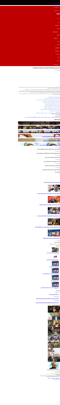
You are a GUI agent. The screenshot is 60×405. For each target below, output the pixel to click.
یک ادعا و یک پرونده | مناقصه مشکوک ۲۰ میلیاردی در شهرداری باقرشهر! (49, 204)
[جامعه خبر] (58, 14)
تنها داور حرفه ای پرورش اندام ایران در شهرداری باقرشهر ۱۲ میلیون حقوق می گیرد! (47, 128)
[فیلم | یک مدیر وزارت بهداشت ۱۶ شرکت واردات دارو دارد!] (54, 354)
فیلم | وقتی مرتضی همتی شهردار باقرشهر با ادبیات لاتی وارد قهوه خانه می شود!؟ (47, 124)
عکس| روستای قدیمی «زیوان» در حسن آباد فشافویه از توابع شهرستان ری (50, 287)
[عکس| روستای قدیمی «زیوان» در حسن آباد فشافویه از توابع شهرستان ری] (55, 286)
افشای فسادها (57, 47)
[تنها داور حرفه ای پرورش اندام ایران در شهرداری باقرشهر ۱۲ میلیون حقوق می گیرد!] (54, 326)
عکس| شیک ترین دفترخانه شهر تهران (54, 266)
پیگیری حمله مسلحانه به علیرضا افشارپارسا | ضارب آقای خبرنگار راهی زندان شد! (48, 216)
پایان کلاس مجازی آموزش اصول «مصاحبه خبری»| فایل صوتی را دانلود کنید (50, 109)
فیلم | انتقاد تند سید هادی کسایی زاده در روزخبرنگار (51, 141)
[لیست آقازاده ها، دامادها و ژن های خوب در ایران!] (55, 251)
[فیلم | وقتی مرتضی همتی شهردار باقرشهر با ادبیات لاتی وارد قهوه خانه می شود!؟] (54, 312)
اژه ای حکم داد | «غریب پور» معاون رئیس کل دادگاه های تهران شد (51, 273)
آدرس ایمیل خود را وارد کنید (55, 373)
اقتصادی (58, 35)
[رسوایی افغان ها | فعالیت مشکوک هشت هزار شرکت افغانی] (54, 236)
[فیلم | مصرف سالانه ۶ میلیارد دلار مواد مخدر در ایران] (54, 347)
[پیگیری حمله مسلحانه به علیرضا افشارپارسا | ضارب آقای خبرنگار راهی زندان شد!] (54, 213)
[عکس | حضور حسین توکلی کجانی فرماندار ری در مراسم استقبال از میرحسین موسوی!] (54, 340)
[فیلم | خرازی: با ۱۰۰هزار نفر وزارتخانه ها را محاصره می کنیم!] (54, 180)
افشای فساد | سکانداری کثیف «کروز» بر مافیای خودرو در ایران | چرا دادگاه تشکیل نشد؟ (47, 227)
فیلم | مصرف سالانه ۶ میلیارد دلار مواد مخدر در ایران (51, 132)
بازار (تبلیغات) (56, 38)
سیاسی (58, 41)
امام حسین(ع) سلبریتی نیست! (55, 280)
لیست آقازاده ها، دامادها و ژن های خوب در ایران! (53, 252)
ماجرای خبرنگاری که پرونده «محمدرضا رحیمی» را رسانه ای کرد (51, 101)
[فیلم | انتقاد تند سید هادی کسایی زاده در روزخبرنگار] (54, 361)
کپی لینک (53, 113)
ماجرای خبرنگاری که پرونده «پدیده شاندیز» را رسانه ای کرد (52, 98)
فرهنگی (58, 44)
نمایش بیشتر (58, 115)
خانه (58, 22)
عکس (58, 60)
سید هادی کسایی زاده (48, 87)
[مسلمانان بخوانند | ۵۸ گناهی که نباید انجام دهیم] (55, 258)
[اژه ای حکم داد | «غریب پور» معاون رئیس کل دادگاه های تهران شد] (55, 272)
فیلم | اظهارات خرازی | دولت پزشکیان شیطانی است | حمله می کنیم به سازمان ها (48, 193)
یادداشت (58, 54)
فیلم (58, 57)
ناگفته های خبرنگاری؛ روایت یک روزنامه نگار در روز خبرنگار (52, 106)
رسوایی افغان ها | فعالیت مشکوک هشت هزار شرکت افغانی (51, 238)
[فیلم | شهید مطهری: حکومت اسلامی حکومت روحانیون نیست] (54, 368)
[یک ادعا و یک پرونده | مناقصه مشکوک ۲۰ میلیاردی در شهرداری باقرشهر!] (54, 202)
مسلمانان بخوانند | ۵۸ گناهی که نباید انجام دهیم (53, 259)
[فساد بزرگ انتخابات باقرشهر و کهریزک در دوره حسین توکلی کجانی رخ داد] (54, 319)
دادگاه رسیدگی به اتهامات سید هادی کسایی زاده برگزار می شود (51, 102)
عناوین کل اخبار (57, 25)
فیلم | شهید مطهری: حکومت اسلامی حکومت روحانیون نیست (50, 145)
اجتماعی (58, 28)
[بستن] (59, 0)
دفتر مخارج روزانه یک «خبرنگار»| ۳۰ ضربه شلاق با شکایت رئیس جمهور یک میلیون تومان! (48, 99)
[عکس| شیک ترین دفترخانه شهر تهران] (55, 265)
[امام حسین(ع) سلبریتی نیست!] (55, 279)
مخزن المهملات (57, 51)
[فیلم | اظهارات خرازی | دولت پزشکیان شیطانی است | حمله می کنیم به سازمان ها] (54, 191)
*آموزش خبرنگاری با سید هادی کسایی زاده (54, 110)
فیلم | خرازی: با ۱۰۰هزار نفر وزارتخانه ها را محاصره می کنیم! (52, 182)
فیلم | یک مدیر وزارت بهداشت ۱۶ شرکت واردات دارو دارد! (51, 136)
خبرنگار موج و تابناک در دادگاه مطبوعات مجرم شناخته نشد (52, 105)
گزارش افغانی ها (55, 31)
